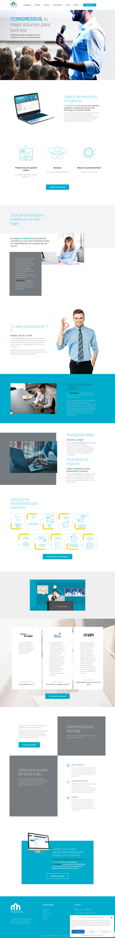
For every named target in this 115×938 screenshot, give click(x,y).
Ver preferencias (106, 931)
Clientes (76, 5)
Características (57, 5)
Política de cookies (84, 935)
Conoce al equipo (29, 745)
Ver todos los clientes (57, 696)
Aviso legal (101, 935)
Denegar (92, 931)
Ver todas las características (57, 557)
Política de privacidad (93, 935)
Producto (47, 5)
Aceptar (78, 931)
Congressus (27, 5)
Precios (67, 5)
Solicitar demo (89, 5)
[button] (111, 917)
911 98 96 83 (86, 909)
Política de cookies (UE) (67, 935)
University (37, 5)
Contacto (45, 920)
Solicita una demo (57, 876)
